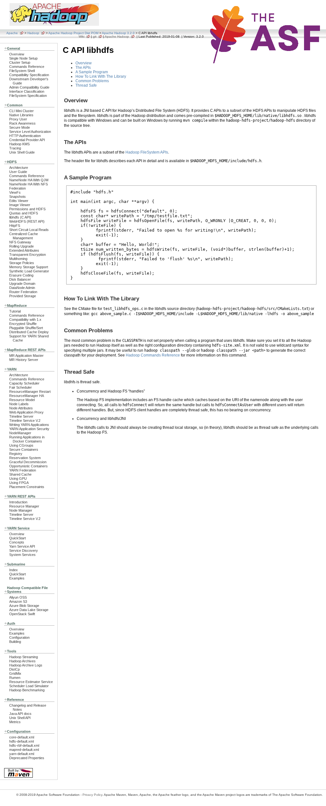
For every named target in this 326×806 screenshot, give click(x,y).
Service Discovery (23, 550)
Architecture (18, 167)
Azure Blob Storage (24, 606)
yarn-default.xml (21, 754)
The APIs (83, 67)
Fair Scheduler (20, 387)
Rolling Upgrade (21, 246)
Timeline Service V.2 (24, 420)
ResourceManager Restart (30, 391)
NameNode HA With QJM (28, 180)
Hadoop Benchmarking (27, 690)
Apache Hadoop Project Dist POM (73, 33)
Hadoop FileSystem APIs (146, 152)
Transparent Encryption (27, 254)
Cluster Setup (19, 62)
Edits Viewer (18, 201)
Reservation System (25, 458)
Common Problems (92, 81)
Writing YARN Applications (29, 425)
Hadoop (33, 33)
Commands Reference (26, 66)
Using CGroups (21, 445)
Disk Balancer (20, 279)
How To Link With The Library (100, 76)
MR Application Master (26, 355)
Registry (15, 454)
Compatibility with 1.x (25, 319)
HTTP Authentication (25, 136)
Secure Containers (23, 449)
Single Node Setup (23, 58)
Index (13, 570)
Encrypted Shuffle (23, 324)
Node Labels (19, 404)
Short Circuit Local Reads (29, 230)
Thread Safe (86, 85)
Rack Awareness (22, 123)
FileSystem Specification (28, 95)
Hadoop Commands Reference (153, 355)
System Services (22, 555)
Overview (16, 54)
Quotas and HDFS (23, 213)
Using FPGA (19, 483)
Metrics (15, 722)
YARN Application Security (29, 429)
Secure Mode (19, 127)
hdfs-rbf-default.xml (24, 745)
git (94, 36)
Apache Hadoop (117, 36)
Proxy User (18, 119)
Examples (17, 578)
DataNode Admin (22, 288)
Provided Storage (22, 296)
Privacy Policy (92, 794)
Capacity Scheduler (24, 383)
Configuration (19, 637)
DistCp (14, 669)
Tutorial (15, 311)
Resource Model (22, 400)
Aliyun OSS (18, 597)
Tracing (15, 148)
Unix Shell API (20, 718)
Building (15, 642)
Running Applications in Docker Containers (27, 439)
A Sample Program (91, 72)
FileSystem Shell (22, 71)
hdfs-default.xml (21, 741)
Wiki (81, 36)
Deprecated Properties (26, 758)
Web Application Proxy (26, 412)
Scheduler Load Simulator (29, 686)
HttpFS (14, 225)
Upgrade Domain (22, 283)
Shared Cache (20, 474)
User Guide (18, 172)
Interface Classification (26, 91)
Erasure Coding (21, 275)
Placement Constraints (26, 487)
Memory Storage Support (28, 267)
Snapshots (17, 196)
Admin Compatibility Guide (29, 87)
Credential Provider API (27, 140)
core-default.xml (21, 737)
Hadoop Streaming (23, 657)
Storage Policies (21, 263)
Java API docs (20, 714)
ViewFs (15, 192)
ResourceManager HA (26, 396)
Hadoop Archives (22, 661)
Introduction (18, 502)
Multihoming (18, 259)
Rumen (14, 678)
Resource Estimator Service (31, 682)
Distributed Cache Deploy (29, 332)
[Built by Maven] (18, 777)
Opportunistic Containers (28, 466)
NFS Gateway (20, 242)
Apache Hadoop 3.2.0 (118, 33)
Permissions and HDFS (27, 209)
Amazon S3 (18, 601)
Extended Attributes (24, 250)
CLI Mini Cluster (21, 111)
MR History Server (23, 360)
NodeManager (20, 433)
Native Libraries (21, 115)
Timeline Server (21, 416)
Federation (17, 188)
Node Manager (20, 510)
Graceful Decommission (27, 462)
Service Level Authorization (30, 131)
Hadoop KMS (19, 144)
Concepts (16, 542)
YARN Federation (22, 470)
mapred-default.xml (24, 750)
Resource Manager (24, 506)
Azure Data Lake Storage (28, 610)
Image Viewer (19, 205)
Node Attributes (21, 408)
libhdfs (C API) (20, 217)
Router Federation (23, 292)
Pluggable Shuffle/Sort (26, 328)
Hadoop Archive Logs (25, 665)
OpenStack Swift (22, 614)
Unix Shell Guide (22, 152)
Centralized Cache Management (23, 236)
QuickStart (17, 538)
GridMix (15, 673)
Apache (12, 33)
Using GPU (18, 478)
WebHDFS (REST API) (27, 221)
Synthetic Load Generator (29, 271)
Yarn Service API (22, 546)
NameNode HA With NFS (28, 184)
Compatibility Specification (29, 75)
